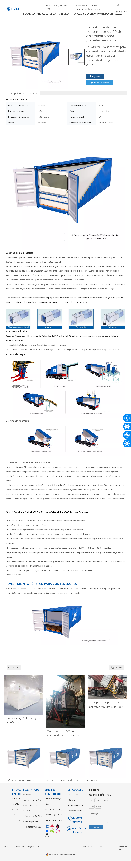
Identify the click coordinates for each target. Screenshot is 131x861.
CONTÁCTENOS (20, 820)
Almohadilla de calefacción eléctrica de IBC (85, 805)
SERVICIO (17, 809)
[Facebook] (47, 831)
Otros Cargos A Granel (55, 815)
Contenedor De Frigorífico (35, 816)
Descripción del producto (22, 93)
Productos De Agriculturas (62, 780)
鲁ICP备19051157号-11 (92, 846)
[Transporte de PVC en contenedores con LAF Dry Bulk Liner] (65, 701)
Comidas (92, 780)
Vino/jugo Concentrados (34, 805)
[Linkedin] (47, 826)
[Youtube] (52, 826)
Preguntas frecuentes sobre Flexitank (39, 827)
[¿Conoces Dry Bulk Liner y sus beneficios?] (23, 695)
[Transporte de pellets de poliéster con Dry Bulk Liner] (107, 687)
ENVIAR (96, 827)
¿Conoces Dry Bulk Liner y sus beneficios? (23, 720)
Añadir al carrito (101, 82)
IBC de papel (73, 794)
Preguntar (95, 76)
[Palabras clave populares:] (118, 5)
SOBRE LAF (18, 804)
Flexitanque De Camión (34, 821)
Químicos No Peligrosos (19, 780)
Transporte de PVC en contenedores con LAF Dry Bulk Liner (63, 733)
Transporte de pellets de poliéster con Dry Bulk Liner (106, 705)
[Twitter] (47, 835)
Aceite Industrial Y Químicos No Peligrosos (42, 800)
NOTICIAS (17, 815)
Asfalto (27, 810)
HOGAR (16, 798)
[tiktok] (58, 826)
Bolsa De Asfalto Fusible (78, 810)
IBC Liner (72, 800)
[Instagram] (58, 831)
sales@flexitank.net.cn (88, 9)
